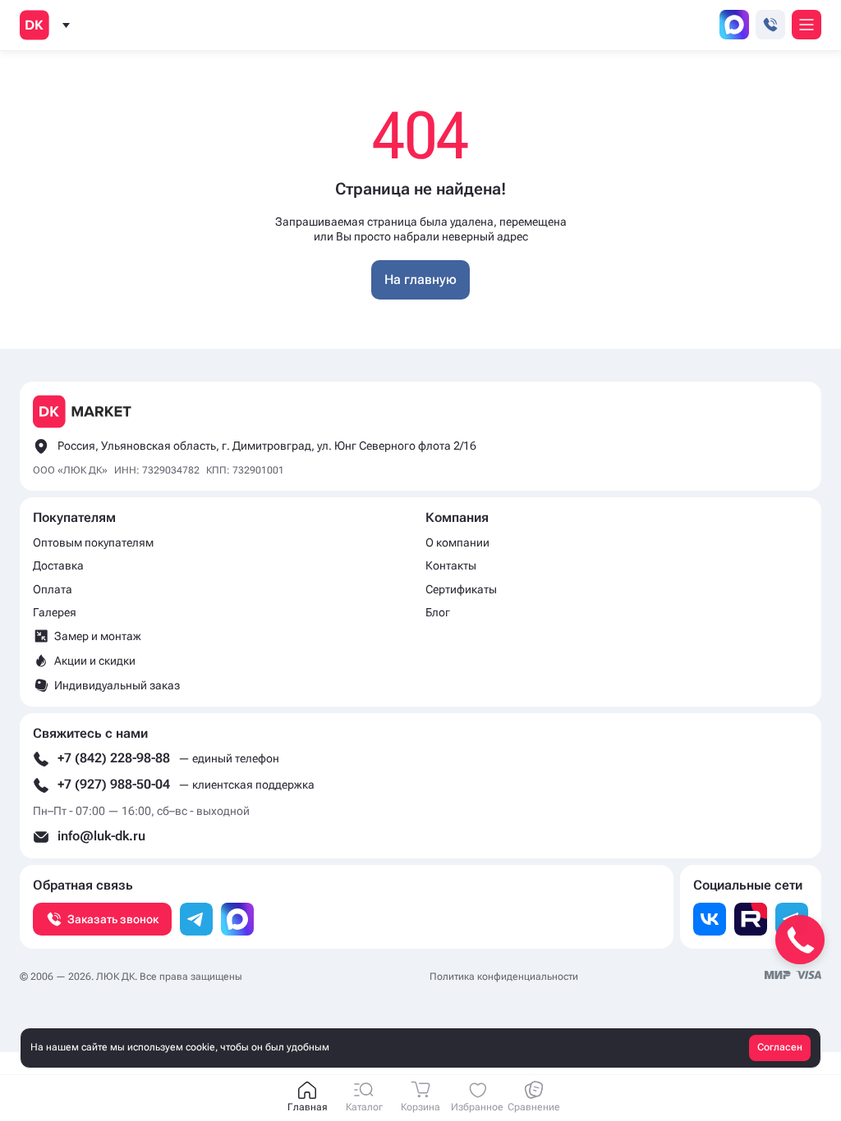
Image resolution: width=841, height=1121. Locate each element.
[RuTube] (750, 919)
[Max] (237, 919)
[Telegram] (196, 919)
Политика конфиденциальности (504, 976)
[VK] (709, 919)
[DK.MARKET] (34, 25)
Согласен (779, 1047)
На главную (420, 279)
